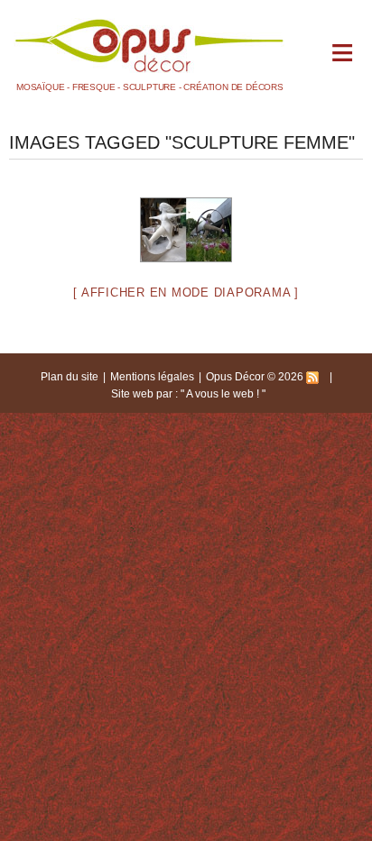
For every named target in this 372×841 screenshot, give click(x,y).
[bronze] (186, 229)
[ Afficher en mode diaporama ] (186, 292)
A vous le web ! (224, 394)
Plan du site (69, 376)
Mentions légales (152, 376)
